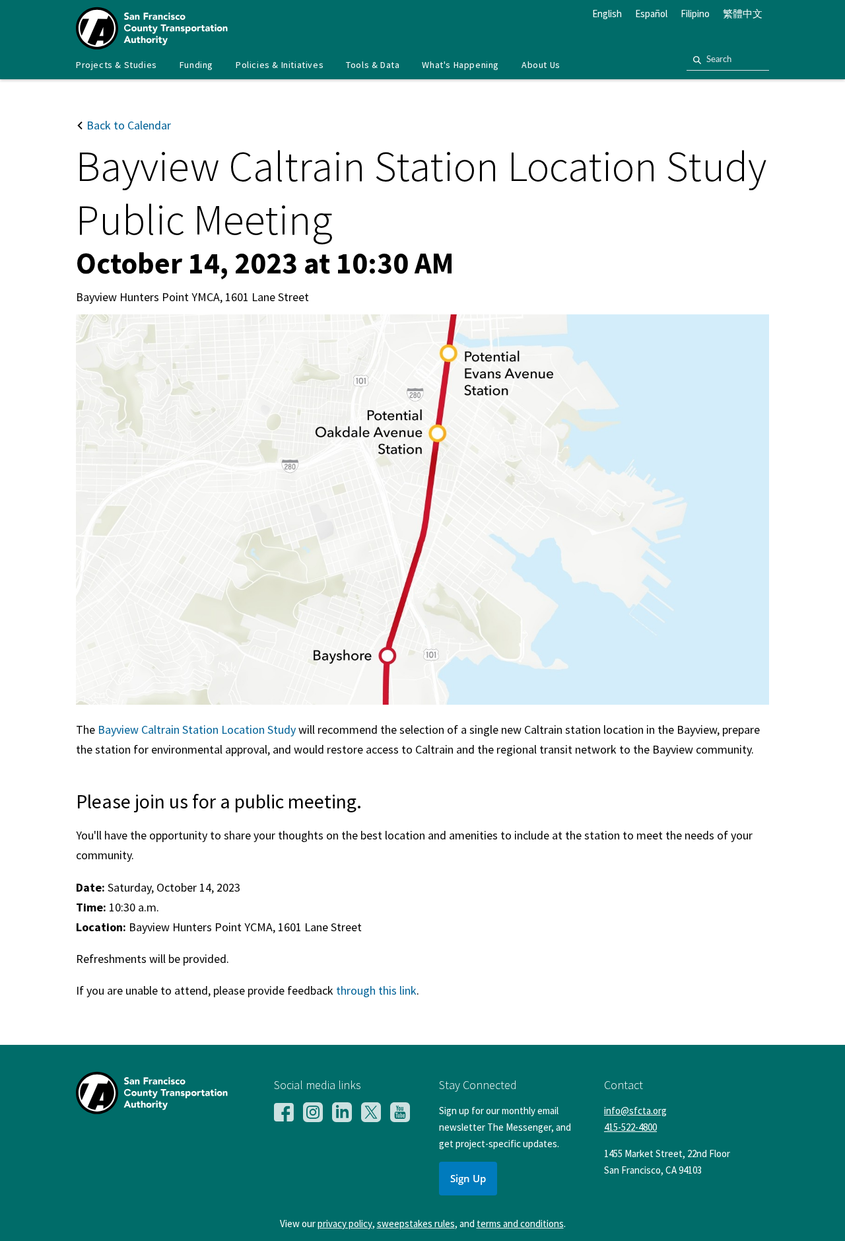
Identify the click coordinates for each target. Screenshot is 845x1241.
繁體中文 (742, 13)
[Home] (152, 45)
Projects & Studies (116, 65)
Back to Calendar (127, 125)
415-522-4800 (630, 1127)
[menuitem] (116, 65)
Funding (196, 65)
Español (651, 13)
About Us (541, 65)
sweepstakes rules (416, 1223)
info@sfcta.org (635, 1110)
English (607, 13)
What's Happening (460, 65)
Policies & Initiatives (279, 65)
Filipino (695, 13)
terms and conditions (520, 1223)
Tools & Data (372, 65)
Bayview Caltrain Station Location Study (197, 729)
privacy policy (345, 1223)
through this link (376, 990)
